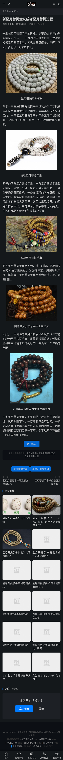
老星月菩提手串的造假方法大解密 (15, 482)
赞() (41, 24)
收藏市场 (57, 755)
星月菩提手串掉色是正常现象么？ (47, 482)
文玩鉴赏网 (31, 4)
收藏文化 (32, 755)
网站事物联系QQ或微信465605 (43, 732)
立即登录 (24, 708)
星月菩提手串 (20, 469)
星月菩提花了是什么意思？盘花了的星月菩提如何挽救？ (46, 522)
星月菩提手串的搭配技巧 (15, 614)
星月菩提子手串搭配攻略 (15, 644)
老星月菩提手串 (40, 469)
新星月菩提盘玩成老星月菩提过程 (28, 19)
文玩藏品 (44, 755)
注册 (41, 708)
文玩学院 (7, 11)
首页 (6, 755)
